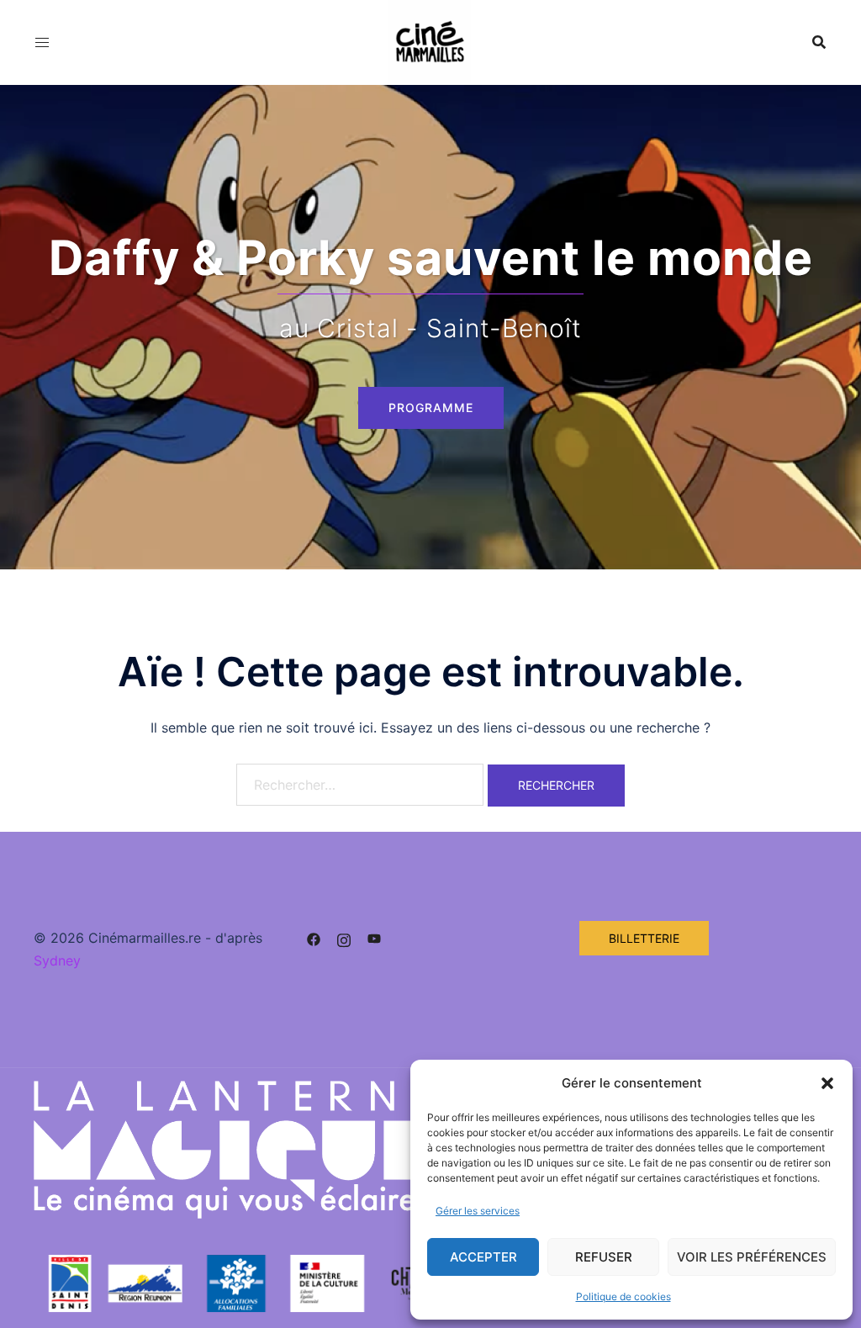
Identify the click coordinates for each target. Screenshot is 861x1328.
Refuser (603, 1257)
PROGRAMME (430, 407)
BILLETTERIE (644, 938)
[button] (827, 1083)
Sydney (57, 960)
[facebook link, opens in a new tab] (313, 937)
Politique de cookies (623, 1296)
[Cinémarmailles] (430, 40)
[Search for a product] (819, 42)
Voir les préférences (752, 1257)
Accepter (483, 1257)
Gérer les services (478, 1210)
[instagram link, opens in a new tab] (344, 937)
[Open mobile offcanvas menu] (42, 42)
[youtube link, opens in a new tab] (374, 937)
